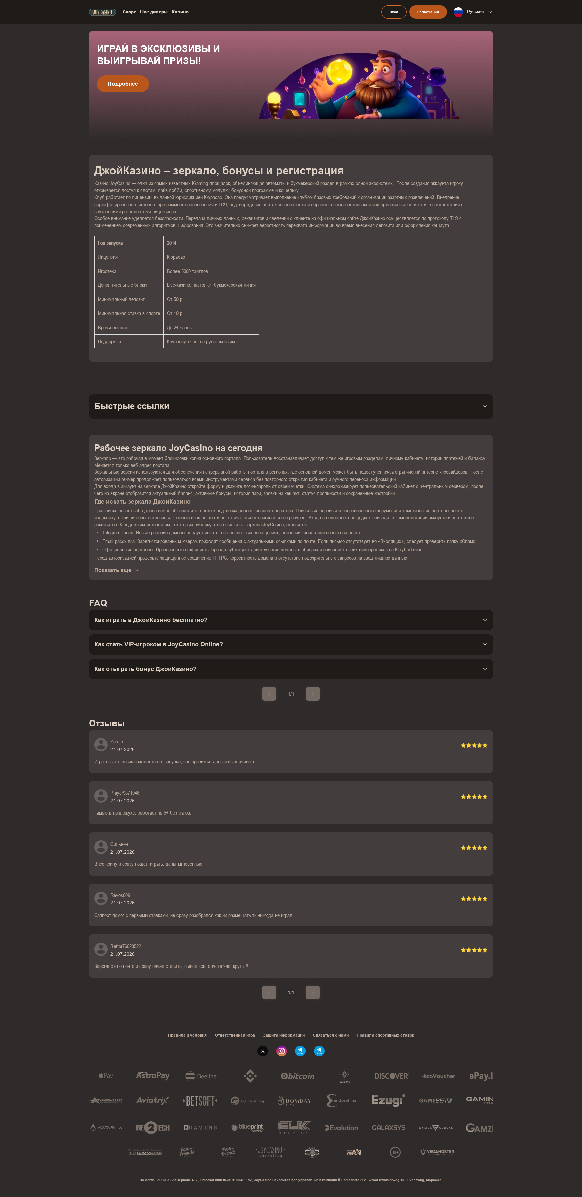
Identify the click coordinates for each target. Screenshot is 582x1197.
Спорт (129, 12)
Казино (180, 12)
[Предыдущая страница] (269, 694)
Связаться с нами (331, 1035)
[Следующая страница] (313, 694)
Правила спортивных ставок (385, 1035)
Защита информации (284, 1035)
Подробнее (123, 84)
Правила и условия (187, 1035)
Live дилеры (154, 12)
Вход (394, 12)
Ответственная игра (235, 1035)
